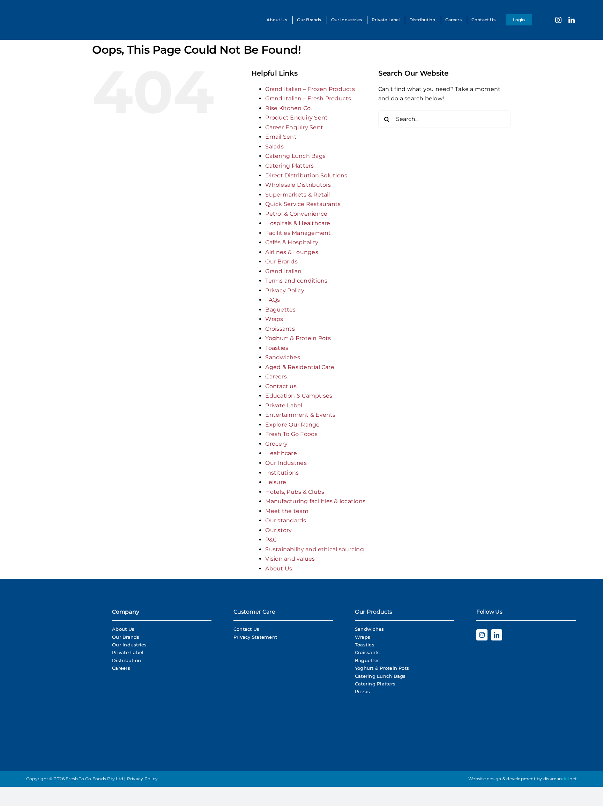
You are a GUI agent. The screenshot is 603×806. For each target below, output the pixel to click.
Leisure (275, 482)
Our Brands (281, 261)
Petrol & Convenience (296, 213)
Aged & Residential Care (299, 367)
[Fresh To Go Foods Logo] (41, 9)
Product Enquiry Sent (296, 117)
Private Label (283, 405)
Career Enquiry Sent (294, 127)
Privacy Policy (284, 290)
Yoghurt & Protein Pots (298, 338)
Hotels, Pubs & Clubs (294, 492)
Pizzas (362, 691)
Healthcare (281, 453)
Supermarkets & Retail (297, 194)
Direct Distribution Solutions (306, 175)
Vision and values (290, 558)
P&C (271, 539)
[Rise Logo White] (52, 673)
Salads (274, 146)
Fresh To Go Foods (291, 434)
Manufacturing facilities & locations (315, 501)
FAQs (272, 300)
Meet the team (286, 511)
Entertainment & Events (300, 415)
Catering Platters (289, 165)
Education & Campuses (298, 395)
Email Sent (280, 136)
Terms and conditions (296, 280)
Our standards (285, 520)
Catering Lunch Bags (295, 156)
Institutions (282, 472)
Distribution (126, 660)
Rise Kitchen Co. (288, 108)
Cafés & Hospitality (291, 242)
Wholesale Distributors (298, 185)
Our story (278, 530)
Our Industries (285, 463)
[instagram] (558, 20)
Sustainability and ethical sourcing (314, 549)
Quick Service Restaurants (303, 204)
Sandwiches (282, 357)
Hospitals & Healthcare (297, 223)
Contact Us (246, 629)
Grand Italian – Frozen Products (310, 89)
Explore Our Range (292, 424)
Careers (276, 376)
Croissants (280, 328)
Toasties (276, 348)
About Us (278, 568)
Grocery (276, 443)
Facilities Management (298, 233)
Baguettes (280, 309)
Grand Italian (283, 271)
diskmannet (560, 778)
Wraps (274, 319)
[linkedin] (571, 20)
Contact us (280, 386)
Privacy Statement (255, 637)
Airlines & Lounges (291, 252)
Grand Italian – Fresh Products (308, 98)
